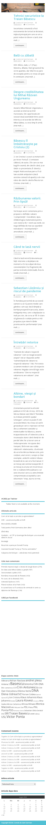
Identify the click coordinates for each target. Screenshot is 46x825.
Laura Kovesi (24, 700)
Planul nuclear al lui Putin (10, 585)
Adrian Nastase (17, 680)
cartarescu (9, 688)
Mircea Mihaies (28, 704)
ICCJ (7, 697)
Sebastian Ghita (30, 710)
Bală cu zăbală (24, 55)
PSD (11, 710)
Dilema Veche (24, 690)
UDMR (32, 714)
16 (42, 807)
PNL (35, 707)
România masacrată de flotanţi (13, 576)
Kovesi (12, 701)
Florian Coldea (28, 694)
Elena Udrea (9, 694)
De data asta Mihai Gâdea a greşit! (14, 570)
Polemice (29, 252)
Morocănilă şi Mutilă (9, 524)
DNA (35, 690)
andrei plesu (34, 680)
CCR (15, 687)
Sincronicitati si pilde (9, 573)
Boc (3, 687)
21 (30, 809)
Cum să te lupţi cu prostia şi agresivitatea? (17, 516)
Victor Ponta (16, 716)
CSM (40, 687)
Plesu (30, 707)
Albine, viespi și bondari (25, 395)
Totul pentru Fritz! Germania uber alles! (16, 527)
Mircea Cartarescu (14, 704)
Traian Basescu (19, 713)
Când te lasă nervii (27, 247)
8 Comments (30, 297)
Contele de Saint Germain (24, 23)
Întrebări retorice (26, 342)
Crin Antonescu (27, 687)
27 (24, 811)
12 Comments (30, 207)
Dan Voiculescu (9, 690)
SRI (7, 713)
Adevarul (5, 680)
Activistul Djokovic (8, 582)
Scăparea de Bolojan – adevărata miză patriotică (20, 553)
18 (11, 809)
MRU (12, 707)
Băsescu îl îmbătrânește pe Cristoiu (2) (25, 144)
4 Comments (30, 25)
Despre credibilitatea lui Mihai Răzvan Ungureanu (29, 95)
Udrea (37, 714)
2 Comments (30, 348)
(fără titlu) (5, 531)
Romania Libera (18, 710)
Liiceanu (36, 701)
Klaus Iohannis (28, 697)
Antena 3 (5, 684)
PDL (26, 707)
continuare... (20, 45)
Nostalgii (4, 541)
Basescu (17, 683)
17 (4, 809)
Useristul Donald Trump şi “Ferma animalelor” (19, 549)
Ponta (4, 710)
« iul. (3, 815)
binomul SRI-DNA (33, 684)
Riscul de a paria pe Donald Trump (14, 545)
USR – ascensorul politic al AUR (13, 520)
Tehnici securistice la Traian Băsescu (29, 17)
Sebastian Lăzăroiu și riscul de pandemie (29, 289)
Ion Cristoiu (14, 697)
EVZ (19, 694)
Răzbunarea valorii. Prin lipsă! (27, 199)
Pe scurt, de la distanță (10, 579)
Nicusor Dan (19, 707)
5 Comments (30, 153)
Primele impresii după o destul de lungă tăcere (19, 567)
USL (3, 717)
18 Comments (30, 104)
